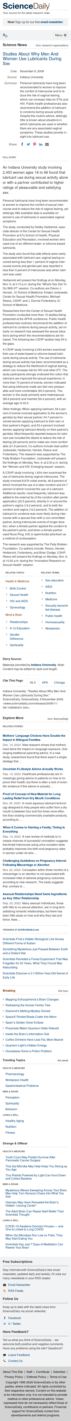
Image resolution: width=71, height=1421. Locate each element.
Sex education (54, 580)
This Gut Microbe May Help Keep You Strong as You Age (36, 1167)
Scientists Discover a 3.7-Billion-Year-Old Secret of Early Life (35, 975)
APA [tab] (45, 682)
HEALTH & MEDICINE (14, 1068)
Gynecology (17, 607)
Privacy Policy (14, 1377)
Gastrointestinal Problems (22, 1086)
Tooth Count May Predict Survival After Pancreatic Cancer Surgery (30, 1158)
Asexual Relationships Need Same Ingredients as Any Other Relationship (35, 896)
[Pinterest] (34, 144)
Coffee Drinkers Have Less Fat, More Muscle (34, 1039)
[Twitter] (28, 144)
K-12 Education (20, 628)
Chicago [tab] (59, 682)
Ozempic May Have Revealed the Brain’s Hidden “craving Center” (32, 1203)
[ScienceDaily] (26, 6)
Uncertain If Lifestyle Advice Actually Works (33, 769)
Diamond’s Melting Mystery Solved (27, 1011)
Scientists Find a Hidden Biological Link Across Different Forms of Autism (33, 941)
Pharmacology (14, 1074)
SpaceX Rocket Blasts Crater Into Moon (31, 1017)
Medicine (51, 599)
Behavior (11, 1109)
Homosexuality (55, 622)
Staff (29, 1372)
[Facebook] (22, 144)
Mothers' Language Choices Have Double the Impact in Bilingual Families (34, 737)
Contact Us (15, 1361)
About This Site (13, 1372)
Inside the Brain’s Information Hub (27, 1034)
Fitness (10, 1132)
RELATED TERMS (50, 572)
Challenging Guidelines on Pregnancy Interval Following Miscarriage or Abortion (34, 863)
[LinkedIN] (41, 144)
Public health (53, 616)
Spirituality (16, 645)
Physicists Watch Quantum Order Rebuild (32, 1028)
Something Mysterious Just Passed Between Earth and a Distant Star (35, 951)
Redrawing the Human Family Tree (27, 1005)
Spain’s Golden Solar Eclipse (24, 1022)
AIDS (48, 586)
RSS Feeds (15, 1291)
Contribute (43, 1372)
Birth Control (18, 588)
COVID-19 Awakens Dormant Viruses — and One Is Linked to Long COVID (34, 1227)
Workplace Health (17, 1080)
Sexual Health (19, 595)
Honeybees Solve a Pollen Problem (28, 1051)
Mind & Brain (13, 615)
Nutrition (50, 593)
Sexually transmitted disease (56, 607)
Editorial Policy (36, 1377)
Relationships (19, 622)
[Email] (47, 144)
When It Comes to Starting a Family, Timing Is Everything (34, 829)
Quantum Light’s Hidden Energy (26, 1045)
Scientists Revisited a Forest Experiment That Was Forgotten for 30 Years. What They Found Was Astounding (35, 963)
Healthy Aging (14, 1121)
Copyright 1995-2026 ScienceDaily (28, 1382)
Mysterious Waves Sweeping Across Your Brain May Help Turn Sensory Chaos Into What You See (36, 1193)
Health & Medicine (17, 581)
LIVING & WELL (11, 1115)
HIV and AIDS (19, 601)
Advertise (59, 1372)
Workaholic (52, 628)
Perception (12, 1097)
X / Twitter (14, 1324)
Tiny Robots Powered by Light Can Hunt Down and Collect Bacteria (35, 1176)
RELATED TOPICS (14, 572)
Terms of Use (58, 1377)
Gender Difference (16, 636)
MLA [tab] (33, 682)
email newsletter (52, 22)
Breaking (9, 990)
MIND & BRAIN (10, 1091)
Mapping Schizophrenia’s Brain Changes (32, 999)
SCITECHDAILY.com (28, 929)
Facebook (14, 1318)
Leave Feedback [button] (19, 1355)
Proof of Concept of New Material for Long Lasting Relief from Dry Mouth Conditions (32, 796)
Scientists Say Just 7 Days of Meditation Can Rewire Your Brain (34, 1245)
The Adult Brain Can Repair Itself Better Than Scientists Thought (34, 1213)
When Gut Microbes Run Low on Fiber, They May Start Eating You (34, 1236)
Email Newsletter (19, 1285)
